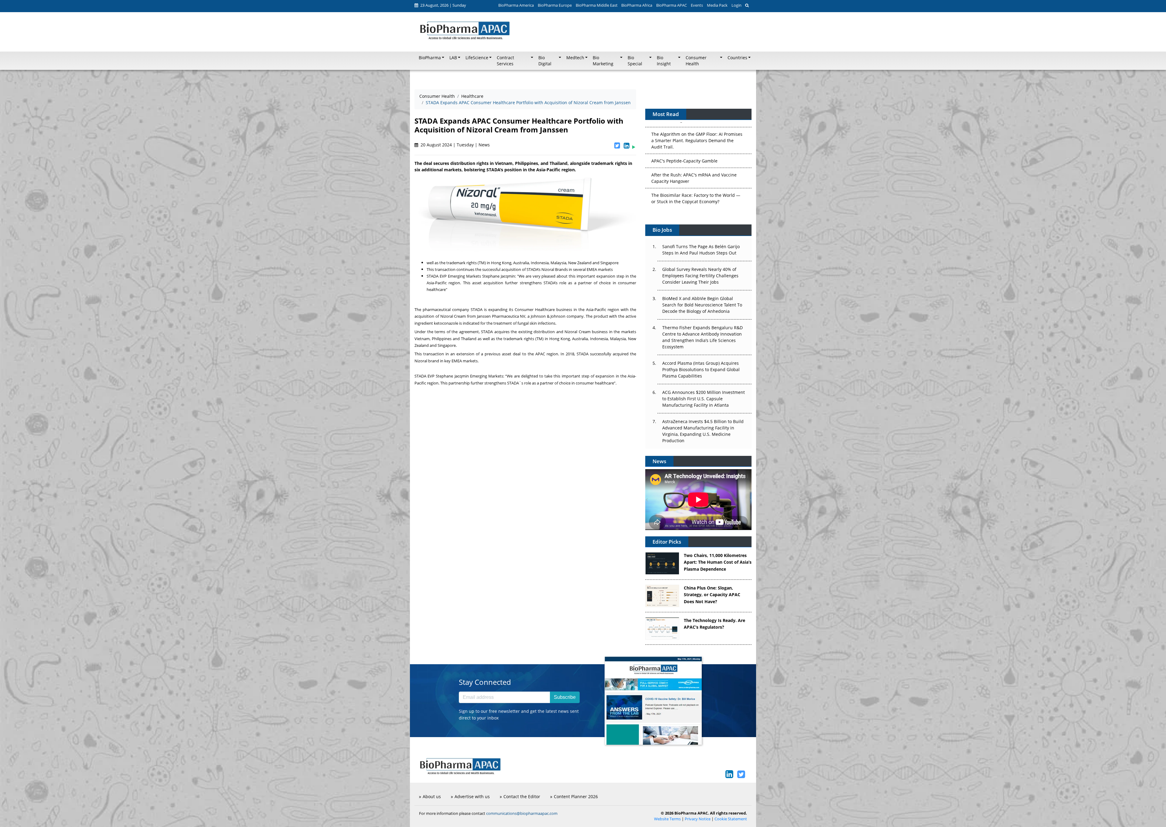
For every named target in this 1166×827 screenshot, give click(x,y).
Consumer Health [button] (696, 61)
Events (697, 5)
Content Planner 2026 (576, 796)
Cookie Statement (730, 819)
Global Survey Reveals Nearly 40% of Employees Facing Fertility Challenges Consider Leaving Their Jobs (700, 275)
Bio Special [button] (635, 61)
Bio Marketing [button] (603, 61)
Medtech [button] (575, 57)
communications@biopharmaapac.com (521, 813)
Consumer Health (437, 96)
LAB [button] (453, 57)
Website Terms (667, 819)
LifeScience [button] (476, 57)
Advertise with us (472, 796)
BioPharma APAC (671, 5)
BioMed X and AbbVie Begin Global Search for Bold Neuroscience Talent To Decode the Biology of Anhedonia (702, 305)
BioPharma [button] (430, 57)
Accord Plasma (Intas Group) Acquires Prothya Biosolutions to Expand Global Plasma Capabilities (701, 369)
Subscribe (565, 697)
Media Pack (717, 5)
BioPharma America (516, 5)
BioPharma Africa (636, 5)
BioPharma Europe (555, 5)
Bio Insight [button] (664, 61)
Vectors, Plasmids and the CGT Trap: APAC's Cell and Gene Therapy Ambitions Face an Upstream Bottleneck (695, 201)
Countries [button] (737, 57)
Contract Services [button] (505, 61)
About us (432, 796)
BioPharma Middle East (597, 5)
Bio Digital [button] (544, 61)
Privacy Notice (698, 819)
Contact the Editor (521, 796)
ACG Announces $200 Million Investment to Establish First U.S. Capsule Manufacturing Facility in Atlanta (703, 398)
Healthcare (472, 96)
